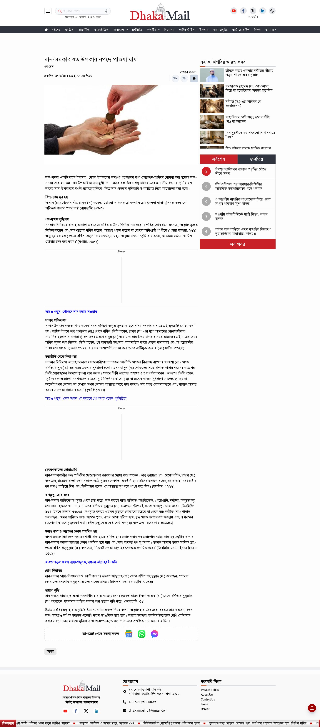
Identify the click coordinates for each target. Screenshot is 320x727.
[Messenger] (154, 634)
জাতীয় (69, 30)
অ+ (175, 78)
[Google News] (129, 634)
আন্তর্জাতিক (101, 30)
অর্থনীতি (137, 30)
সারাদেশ (118, 30)
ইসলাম (204, 30)
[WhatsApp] (141, 634)
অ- (184, 78)
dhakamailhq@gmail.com (148, 710)
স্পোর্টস (151, 30)
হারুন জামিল (91, 702)
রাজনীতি (83, 30)
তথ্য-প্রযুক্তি (220, 30)
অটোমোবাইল (240, 30)
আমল (50, 651)
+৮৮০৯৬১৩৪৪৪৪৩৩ (142, 702)
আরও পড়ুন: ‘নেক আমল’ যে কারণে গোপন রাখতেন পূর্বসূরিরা (85, 398)
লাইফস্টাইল (187, 30)
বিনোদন (169, 30)
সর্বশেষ (55, 30)
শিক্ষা (257, 30)
